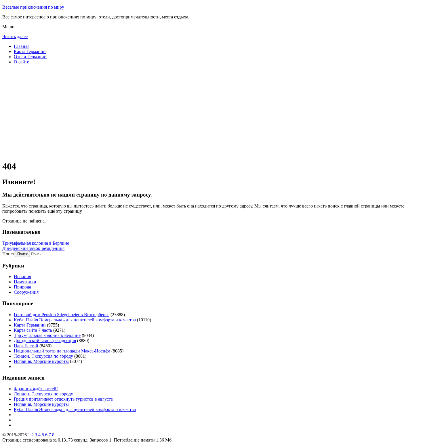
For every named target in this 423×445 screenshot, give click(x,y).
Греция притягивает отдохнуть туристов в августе (63, 399)
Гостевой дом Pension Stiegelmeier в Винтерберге (61, 314)
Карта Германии (30, 51)
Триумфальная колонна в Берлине (35, 243)
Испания (22, 276)
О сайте (21, 61)
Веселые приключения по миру (33, 7)
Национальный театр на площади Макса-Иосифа (62, 350)
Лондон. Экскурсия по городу (43, 356)
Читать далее (15, 36)
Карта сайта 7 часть (33, 330)
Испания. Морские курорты (41, 361)
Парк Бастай (26, 345)
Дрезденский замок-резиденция (33, 248)
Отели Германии (30, 56)
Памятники (25, 281)
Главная (21, 46)
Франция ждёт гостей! (36, 388)
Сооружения (26, 292)
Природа (22, 286)
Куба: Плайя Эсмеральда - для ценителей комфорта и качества (75, 319)
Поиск (8, 253)
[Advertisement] (175, 114)
